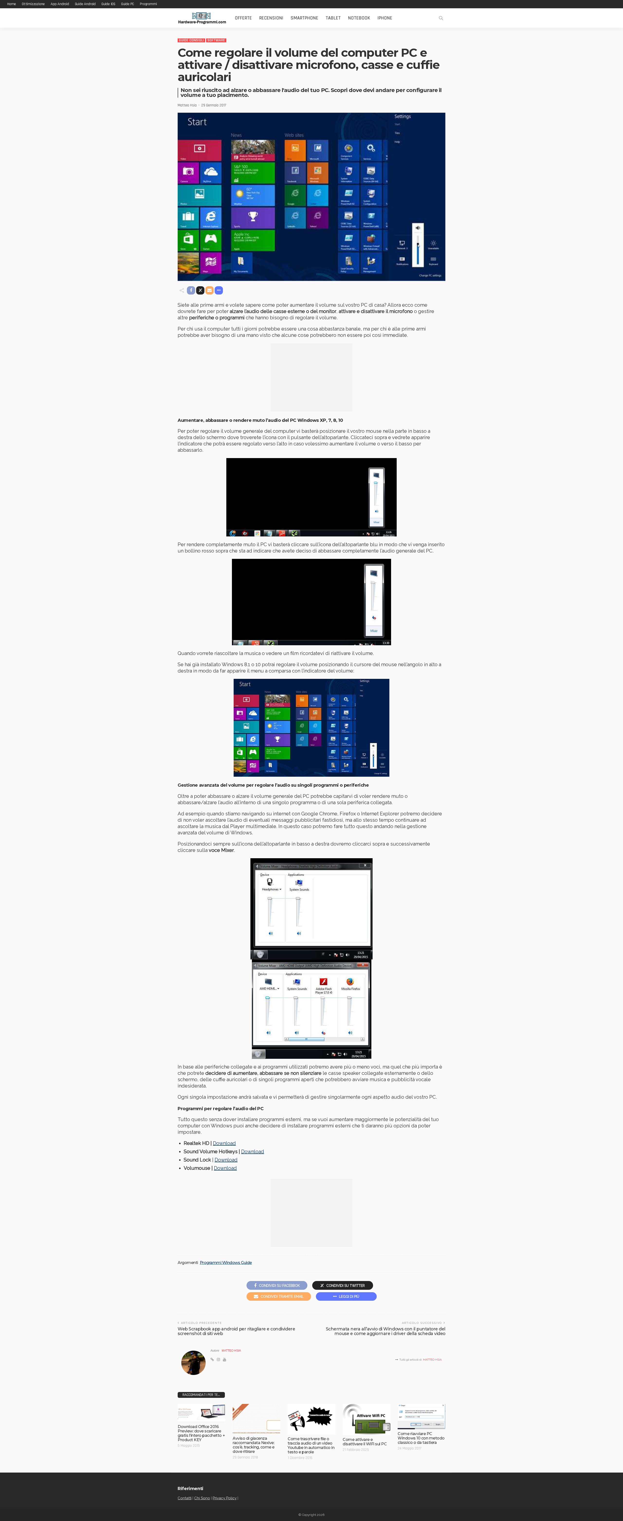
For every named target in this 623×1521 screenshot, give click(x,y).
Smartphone (304, 18)
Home (11, 4)
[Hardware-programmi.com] (202, 18)
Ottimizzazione (33, 4)
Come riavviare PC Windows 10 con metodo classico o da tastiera (421, 1438)
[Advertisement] (311, 377)
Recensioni (271, 18)
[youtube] (224, 1360)
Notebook (359, 18)
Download (224, 1143)
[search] (441, 18)
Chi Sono (202, 1498)
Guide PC (127, 4)
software (216, 40)
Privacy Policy (225, 1498)
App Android (60, 4)
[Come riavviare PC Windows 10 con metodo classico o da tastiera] (421, 1416)
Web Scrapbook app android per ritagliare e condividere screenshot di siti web (236, 1331)
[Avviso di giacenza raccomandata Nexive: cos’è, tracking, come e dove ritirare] (256, 1419)
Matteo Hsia (187, 105)
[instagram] (218, 1360)
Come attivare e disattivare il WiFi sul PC (365, 1441)
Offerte (243, 18)
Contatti (185, 1498)
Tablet (333, 18)
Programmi (148, 4)
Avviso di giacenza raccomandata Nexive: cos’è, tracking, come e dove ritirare (254, 1445)
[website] (212, 1360)
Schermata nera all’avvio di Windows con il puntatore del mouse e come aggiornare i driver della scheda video (385, 1331)
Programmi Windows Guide (226, 1263)
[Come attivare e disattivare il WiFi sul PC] (366, 1419)
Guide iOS (108, 4)
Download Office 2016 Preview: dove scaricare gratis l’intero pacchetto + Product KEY (201, 1433)
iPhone (384, 18)
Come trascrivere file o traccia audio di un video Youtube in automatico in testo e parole (311, 1445)
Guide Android (85, 4)
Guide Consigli (191, 40)
